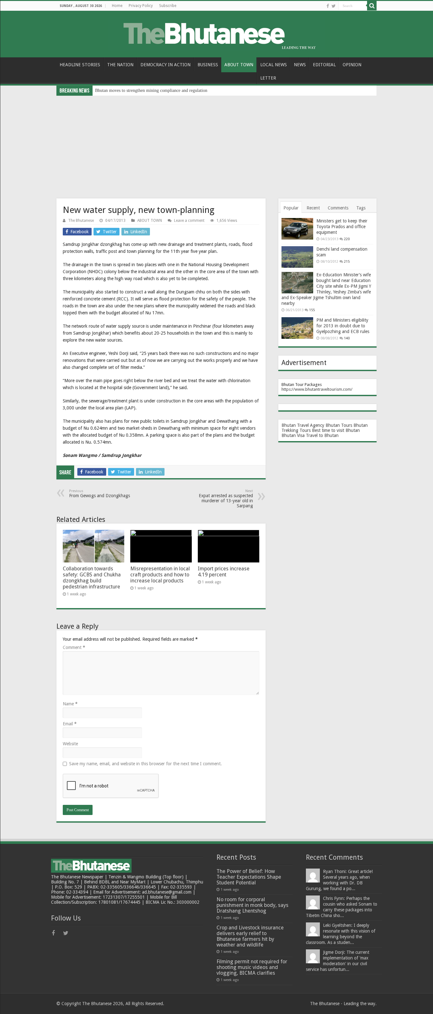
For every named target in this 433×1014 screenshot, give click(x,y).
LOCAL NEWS (273, 64)
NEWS (300, 64)
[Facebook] (328, 6)
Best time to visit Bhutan (336, 430)
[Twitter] (333, 6)
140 (347, 338)
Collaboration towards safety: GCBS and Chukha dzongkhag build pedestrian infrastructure (92, 578)
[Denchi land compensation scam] (297, 257)
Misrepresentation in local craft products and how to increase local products (160, 575)
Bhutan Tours (339, 425)
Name (70, 703)
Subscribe (167, 5)
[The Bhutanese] (216, 33)
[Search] (372, 5)
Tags (360, 207)
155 (312, 310)
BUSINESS (207, 64)
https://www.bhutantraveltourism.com (316, 389)
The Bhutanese (81, 220)
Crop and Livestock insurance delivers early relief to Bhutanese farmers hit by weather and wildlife (250, 936)
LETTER (268, 77)
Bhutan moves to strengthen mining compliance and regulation (151, 90)
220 (347, 239)
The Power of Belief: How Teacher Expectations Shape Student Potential (249, 877)
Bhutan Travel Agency (302, 425)
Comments (338, 207)
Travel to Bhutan (322, 435)
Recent (313, 207)
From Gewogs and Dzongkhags (99, 493)
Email (70, 723)
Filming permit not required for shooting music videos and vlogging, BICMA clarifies (252, 967)
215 (347, 262)
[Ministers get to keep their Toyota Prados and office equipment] (297, 229)
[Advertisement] (216, 143)
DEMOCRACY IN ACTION (165, 64)
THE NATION (120, 64)
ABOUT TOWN (238, 64)
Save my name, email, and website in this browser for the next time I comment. (145, 763)
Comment (74, 647)
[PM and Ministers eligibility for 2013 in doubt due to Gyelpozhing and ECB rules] (297, 328)
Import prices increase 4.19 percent (223, 572)
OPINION (352, 64)
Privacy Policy (141, 5)
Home (117, 5)
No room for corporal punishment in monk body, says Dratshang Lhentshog (252, 905)
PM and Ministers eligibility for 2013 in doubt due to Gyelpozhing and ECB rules (342, 326)
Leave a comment (189, 220)
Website (70, 743)
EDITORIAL (324, 64)
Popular (291, 207)
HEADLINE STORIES (80, 64)
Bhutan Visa (293, 435)
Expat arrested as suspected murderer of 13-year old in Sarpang (226, 498)
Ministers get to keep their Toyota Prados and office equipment (341, 226)
